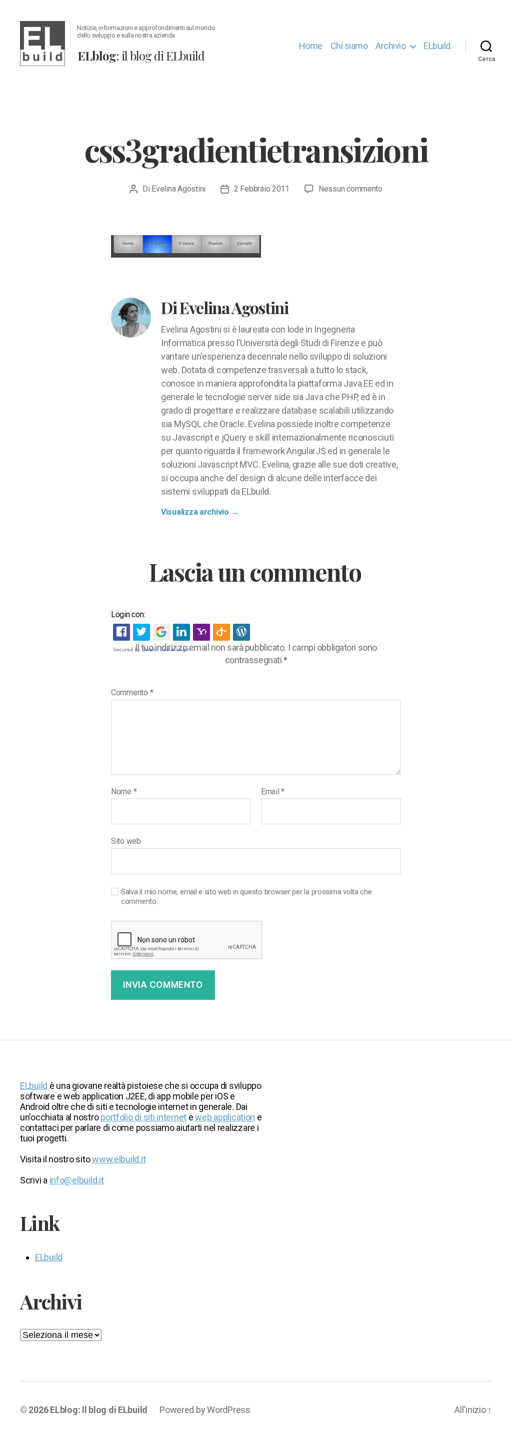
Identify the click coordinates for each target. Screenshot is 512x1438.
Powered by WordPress (205, 1409)
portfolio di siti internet (143, 1117)
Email (272, 791)
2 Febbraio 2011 (262, 189)
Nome (123, 791)
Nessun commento (350, 189)
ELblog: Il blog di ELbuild (99, 1409)
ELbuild (437, 46)
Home (310, 46)
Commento (132, 692)
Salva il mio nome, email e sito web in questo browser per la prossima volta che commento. (246, 896)
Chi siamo (349, 46)
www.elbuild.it (119, 1159)
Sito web (126, 841)
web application (225, 1117)
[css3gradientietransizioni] (256, 246)
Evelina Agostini (179, 189)
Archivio (391, 46)
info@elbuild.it (77, 1180)
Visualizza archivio (199, 512)
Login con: (128, 614)
